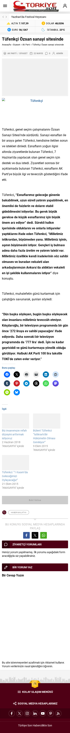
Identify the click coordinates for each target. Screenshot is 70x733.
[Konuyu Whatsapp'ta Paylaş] (43, 535)
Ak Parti (26, 44)
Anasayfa (6, 44)
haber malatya (18, 512)
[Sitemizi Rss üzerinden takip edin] (58, 713)
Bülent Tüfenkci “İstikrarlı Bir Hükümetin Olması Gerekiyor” (44, 436)
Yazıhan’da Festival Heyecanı (28, 17)
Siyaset (16, 44)
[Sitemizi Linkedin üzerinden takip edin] (35, 713)
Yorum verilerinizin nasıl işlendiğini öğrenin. (27, 666)
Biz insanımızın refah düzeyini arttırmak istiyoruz (14, 434)
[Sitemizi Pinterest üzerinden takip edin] (50, 713)
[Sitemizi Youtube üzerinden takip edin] (43, 713)
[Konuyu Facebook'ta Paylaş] (26, 535)
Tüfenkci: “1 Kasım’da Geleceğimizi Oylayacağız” (15, 476)
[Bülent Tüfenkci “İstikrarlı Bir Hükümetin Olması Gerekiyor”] (46, 421)
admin (59, 53)
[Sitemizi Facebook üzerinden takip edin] (12, 713)
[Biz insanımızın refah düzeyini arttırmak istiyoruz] (15, 421)
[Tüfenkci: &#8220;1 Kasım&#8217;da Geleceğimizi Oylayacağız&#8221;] (15, 462)
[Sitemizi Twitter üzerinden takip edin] (19, 713)
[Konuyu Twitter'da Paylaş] (35, 535)
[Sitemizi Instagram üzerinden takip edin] (27, 713)
